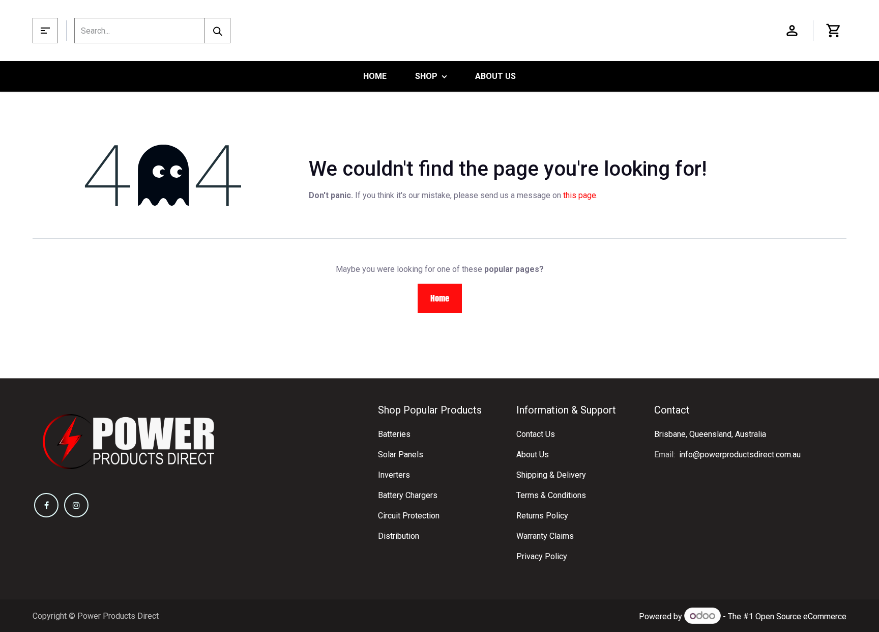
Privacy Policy (541, 556)
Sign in (792, 30)
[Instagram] (76, 505)
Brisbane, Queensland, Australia (710, 434)
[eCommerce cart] (833, 30)
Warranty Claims (545, 536)
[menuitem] (375, 76)
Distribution (398, 536)
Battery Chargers (407, 495)
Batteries (394, 434)
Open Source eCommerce (800, 616)
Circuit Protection (409, 515)
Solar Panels (400, 454)
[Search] (217, 30)
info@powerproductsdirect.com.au (740, 454)
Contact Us (535, 434)
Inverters (394, 475)
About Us (532, 454)
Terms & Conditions (551, 495)
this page (579, 195)
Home (439, 298)
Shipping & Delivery (551, 475)
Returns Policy (542, 515)
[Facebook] (46, 505)
